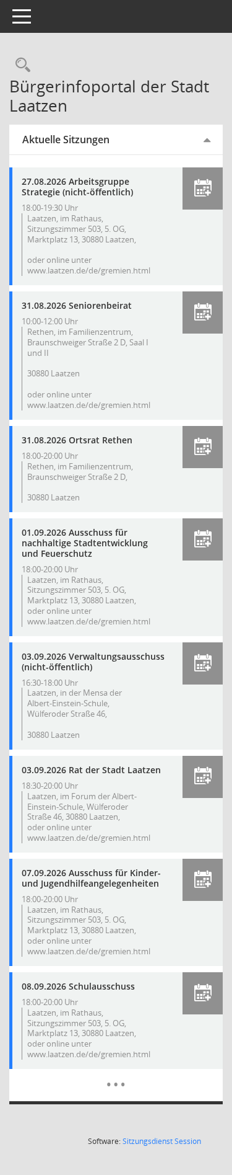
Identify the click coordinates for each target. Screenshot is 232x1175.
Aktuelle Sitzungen (66, 139)
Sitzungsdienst (161, 1141)
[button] (203, 188)
